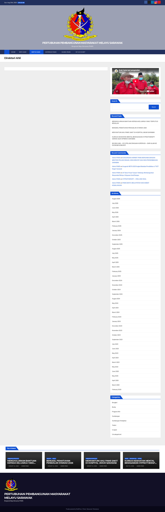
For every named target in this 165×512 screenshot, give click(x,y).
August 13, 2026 (92, 466)
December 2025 (117, 235)
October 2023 (116, 335)
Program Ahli (116, 411)
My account (80, 52)
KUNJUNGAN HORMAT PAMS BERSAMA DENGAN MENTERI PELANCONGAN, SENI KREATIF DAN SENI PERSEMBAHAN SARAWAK (135, 160)
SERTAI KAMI (36, 52)
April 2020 (115, 380)
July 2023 (115, 344)
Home (13, 52)
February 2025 (116, 271)
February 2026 (116, 226)
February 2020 (116, 389)
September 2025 (117, 244)
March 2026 (115, 221)
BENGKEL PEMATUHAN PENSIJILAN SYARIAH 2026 (129, 128)
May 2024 (115, 303)
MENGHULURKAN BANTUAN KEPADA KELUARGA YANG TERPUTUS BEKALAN (21, 463)
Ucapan (114, 430)
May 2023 (115, 353)
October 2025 (116, 239)
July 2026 (115, 203)
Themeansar (96, 509)
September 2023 (117, 339)
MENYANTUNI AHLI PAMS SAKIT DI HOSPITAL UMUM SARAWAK (133, 132)
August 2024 (116, 298)
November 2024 (117, 285)
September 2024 (117, 294)
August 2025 (116, 248)
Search (114, 101)
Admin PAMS (116, 157)
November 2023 (117, 330)
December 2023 (117, 326)
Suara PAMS (66, 52)
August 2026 (116, 198)
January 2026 (116, 230)
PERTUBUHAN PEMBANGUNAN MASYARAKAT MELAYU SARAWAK (82, 42)
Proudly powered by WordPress (74, 509)
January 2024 (116, 321)
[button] (159, 52)
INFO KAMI (23, 52)
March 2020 (115, 385)
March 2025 (115, 267)
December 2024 (117, 280)
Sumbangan (116, 416)
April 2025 (115, 262)
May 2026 (115, 212)
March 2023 (115, 362)
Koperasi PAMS (51, 52)
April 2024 (115, 308)
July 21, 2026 (130, 466)
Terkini (114, 425)
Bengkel (114, 402)
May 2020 (115, 376)
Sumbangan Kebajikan (119, 420)
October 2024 (116, 289)
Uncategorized (116, 434)
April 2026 (115, 217)
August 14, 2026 (14, 466)
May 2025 (115, 258)
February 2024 (116, 317)
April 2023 (115, 357)
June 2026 (115, 208)
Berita (114, 407)
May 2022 (115, 367)
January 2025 (116, 276)
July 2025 (115, 253)
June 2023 (115, 348)
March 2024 (115, 312)
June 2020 (115, 371)
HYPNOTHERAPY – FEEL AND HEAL (134, 179)
